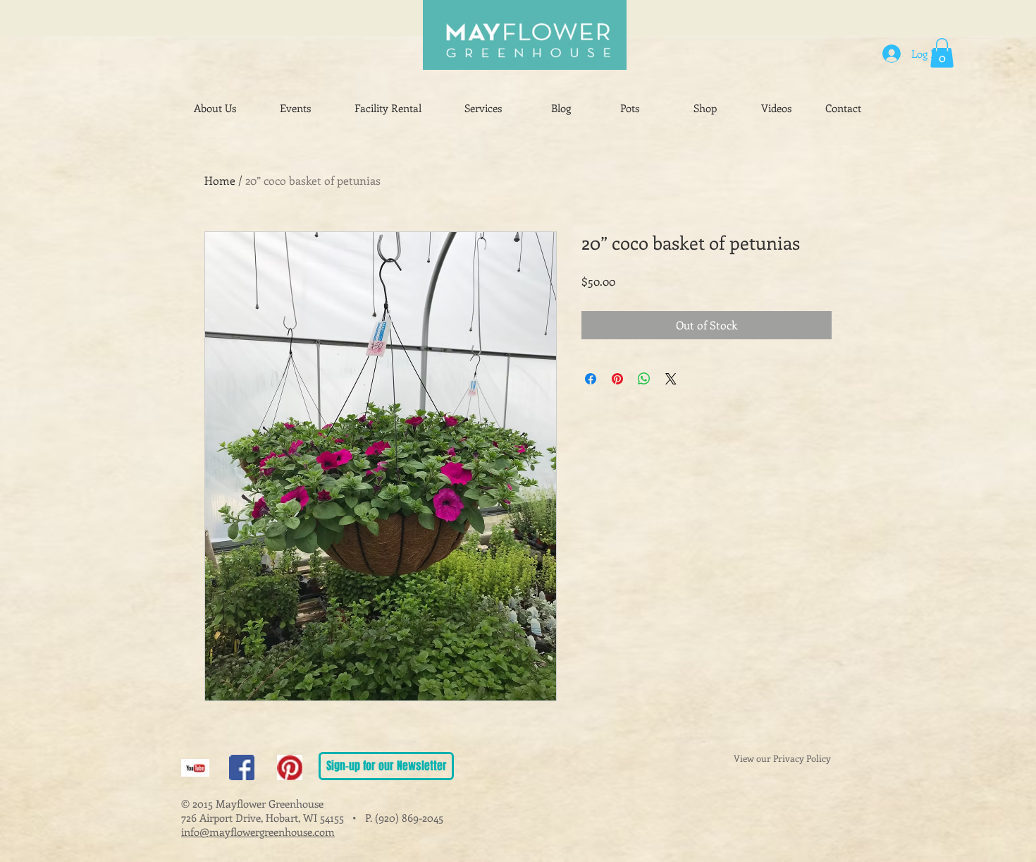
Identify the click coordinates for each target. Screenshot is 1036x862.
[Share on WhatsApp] (644, 378)
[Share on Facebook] (590, 378)
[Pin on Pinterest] (617, 378)
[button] (942, 53)
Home (219, 180)
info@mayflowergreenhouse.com (258, 832)
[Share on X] (670, 378)
